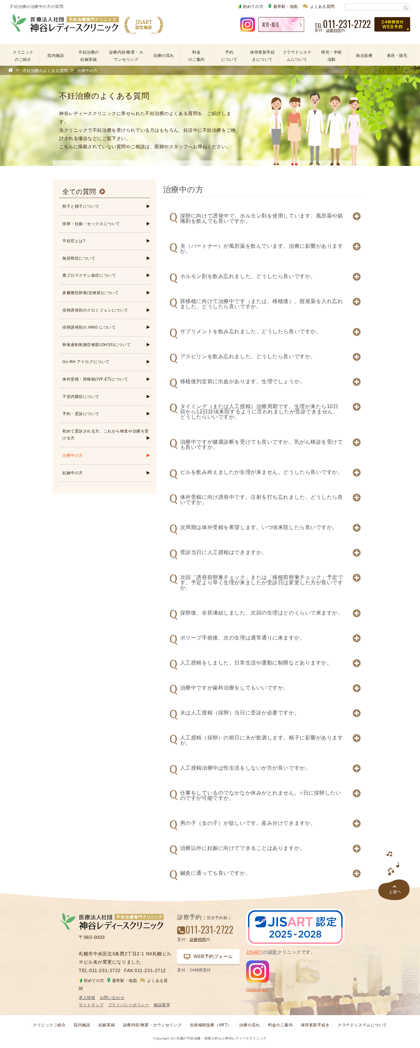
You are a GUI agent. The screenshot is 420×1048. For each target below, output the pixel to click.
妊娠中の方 (72, 473)
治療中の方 (72, 455)
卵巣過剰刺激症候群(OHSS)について (96, 344)
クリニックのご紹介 (23, 56)
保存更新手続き (315, 1025)
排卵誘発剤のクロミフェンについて (95, 310)
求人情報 (87, 997)
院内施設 (56, 55)
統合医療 (364, 55)
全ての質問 (79, 191)
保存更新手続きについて (262, 56)
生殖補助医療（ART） (210, 1025)
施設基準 (162, 1005)
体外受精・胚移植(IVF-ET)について (95, 379)
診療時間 (333, 30)
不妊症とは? (73, 241)
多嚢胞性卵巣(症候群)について (90, 293)
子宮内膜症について (80, 396)
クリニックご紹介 (49, 1025)
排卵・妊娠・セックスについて (91, 223)
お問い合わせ (112, 997)
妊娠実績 (106, 1025)
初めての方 (253, 6)
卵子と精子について (80, 206)
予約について (229, 56)
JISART (254, 952)
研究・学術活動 (331, 56)
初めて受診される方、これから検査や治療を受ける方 (105, 435)
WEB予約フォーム (213, 956)
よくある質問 (322, 6)
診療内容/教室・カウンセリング (126, 56)
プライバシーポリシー (128, 1005)
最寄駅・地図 (285, 6)
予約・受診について (80, 413)
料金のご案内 (196, 56)
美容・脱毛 (397, 55)
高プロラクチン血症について (89, 275)
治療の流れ (163, 55)
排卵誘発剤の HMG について (89, 327)
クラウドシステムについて (297, 56)
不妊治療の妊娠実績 (88, 56)
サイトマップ (91, 1005)
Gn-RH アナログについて (86, 362)
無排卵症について (78, 258)
